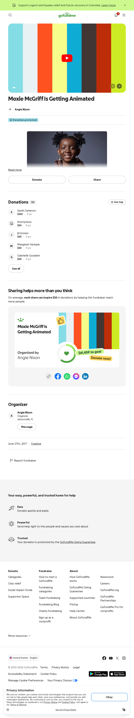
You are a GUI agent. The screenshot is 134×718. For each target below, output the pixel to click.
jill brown (22, 233)
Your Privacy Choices (59, 680)
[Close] (124, 5)
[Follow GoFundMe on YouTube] (111, 658)
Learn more (108, 5)
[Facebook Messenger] (76, 376)
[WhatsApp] (67, 376)
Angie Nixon (24, 412)
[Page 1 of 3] (14, 87)
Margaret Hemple (28, 244)
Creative (36, 443)
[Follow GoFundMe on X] (117, 658)
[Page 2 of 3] (17, 87)
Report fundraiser (25, 460)
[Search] (10, 15)
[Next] (119, 86)
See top (118, 202)
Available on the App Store (117, 674)
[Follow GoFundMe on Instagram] (124, 658)
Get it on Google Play (98, 674)
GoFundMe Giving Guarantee (77, 542)
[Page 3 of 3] (19, 87)
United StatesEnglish (25, 658)
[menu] (124, 15)
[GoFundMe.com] (67, 15)
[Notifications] (116, 15)
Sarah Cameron (26, 210)
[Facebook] (58, 376)
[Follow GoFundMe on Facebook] (104, 658)
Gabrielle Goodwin (28, 255)
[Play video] (67, 58)
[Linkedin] (85, 376)
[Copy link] (48, 376)
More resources (17, 635)
